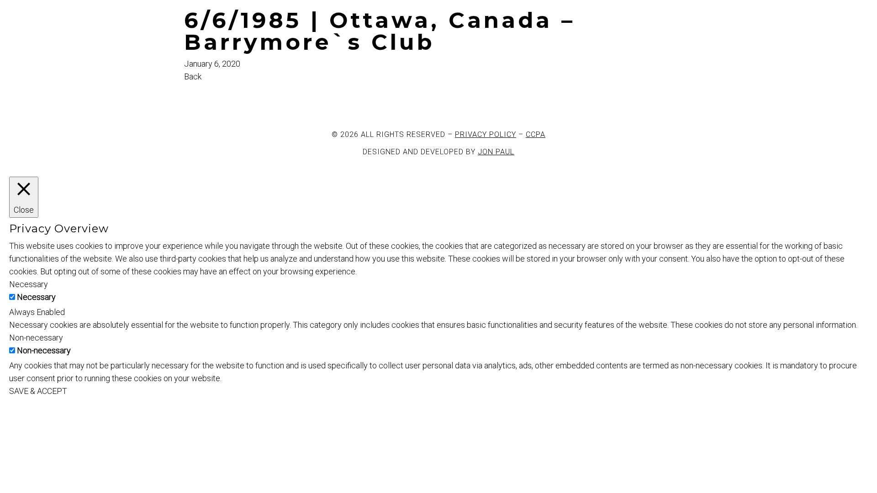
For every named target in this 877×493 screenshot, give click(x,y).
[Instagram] (249, 99)
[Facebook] (200, 99)
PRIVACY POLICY (485, 134)
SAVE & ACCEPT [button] (38, 391)
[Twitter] (224, 99)
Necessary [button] (28, 284)
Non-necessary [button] (36, 337)
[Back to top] (4, 413)
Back (192, 76)
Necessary (36, 297)
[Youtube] (274, 99)
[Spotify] (298, 99)
